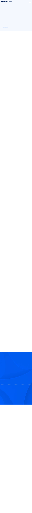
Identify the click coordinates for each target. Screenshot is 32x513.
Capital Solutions (6, 458)
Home (2, 33)
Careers (3, 478)
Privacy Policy (16, 504)
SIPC (16, 445)
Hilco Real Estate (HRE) (8, 38)
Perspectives (5, 482)
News (6, 33)
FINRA (13, 445)
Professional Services (7, 461)
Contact (3, 475)
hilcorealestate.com (7, 273)
